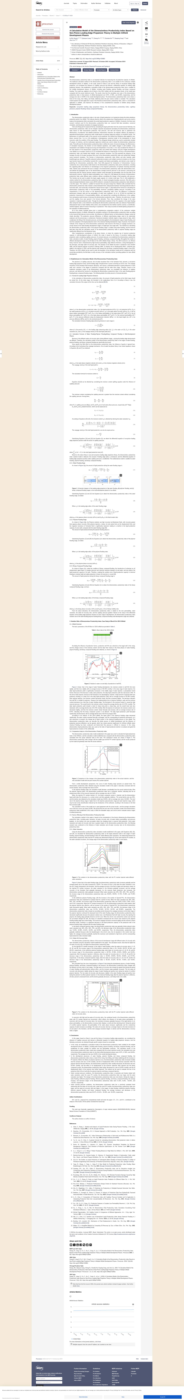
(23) (134, 580)
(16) (134, 446)
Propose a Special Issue (48, 38)
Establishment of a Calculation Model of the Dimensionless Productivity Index (48, 77)
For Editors (96, 1376)
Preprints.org (115, 1376)
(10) (134, 389)
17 (121, 193)
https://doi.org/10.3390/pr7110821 (95, 58)
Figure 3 (129, 737)
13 (126, 178)
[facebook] (81, 1245)
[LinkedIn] (77, 1245)
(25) (134, 603)
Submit (145, 3)
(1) (134, 286)
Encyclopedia (115, 1382)
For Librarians (97, 1378)
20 (104, 282)
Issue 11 (58, 15)
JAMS (113, 1385)
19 (70, 204)
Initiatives (107, 3)
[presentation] (99, 286)
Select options (41, 1378)
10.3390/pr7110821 (67, 15)
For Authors (96, 1371)
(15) (134, 434)
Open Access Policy (79, 1376)
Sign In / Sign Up (134, 3)
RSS (137, 1359)
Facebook (133, 1373)
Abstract (39, 72)
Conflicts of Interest (42, 92)
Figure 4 (111, 837)
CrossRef (82, 1133)
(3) (134, 298)
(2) (134, 292)
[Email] (71, 1245)
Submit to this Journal (48, 29)
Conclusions (40, 86)
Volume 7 (52, 15)
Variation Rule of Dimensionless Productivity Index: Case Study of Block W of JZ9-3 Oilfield (48, 82)
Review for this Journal (48, 33)
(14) (134, 424)
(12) (134, 410)
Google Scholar (98, 1128)
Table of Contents (42, 69)
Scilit (87, 1148)
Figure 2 (114, 649)
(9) (134, 377)
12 (112, 174)
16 (111, 187)
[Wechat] (84, 1245)
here (78, 1286)
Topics (75, 3)
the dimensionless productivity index (117, 107)
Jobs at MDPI (77, 1380)
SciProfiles (115, 1380)
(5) (134, 325)
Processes (45, 15)
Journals (66, 3)
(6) (134, 352)
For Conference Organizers (100, 1385)
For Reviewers (97, 1373)
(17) (134, 469)
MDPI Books (115, 1373)
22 (79, 804)
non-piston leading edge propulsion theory (90, 107)
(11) (134, 400)
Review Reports (101, 70)
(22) (134, 557)
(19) (134, 511)
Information (84, 3)
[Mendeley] (90, 1245)
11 (79, 168)
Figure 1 (81, 465)
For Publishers (97, 1380)
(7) (134, 358)
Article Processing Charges (81, 1371)
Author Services (96, 3)
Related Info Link (41, 47)
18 (122, 193)
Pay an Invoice (78, 1373)
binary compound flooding (94, 108)
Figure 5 (101, 963)
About (116, 3)
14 (129, 180)
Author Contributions (42, 88)
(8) (134, 369)
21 (106, 282)
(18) (134, 500)
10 (103, 163)
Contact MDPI (77, 1378)
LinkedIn (133, 1371)
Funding (39, 90)
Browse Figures (88, 70)
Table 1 (113, 626)
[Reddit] (87, 1245)
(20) (134, 534)
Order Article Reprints (129, 23)
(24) (134, 592)
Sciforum (114, 1371)
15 (123, 184)
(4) (134, 305)
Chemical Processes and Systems (99, 66)
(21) (134, 546)
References (40, 94)
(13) (134, 415)
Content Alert (144, 1359)
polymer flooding (81, 108)
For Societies (96, 1382)
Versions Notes (114, 70)
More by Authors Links (43, 51)
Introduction (40, 74)
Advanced (143, 10)
